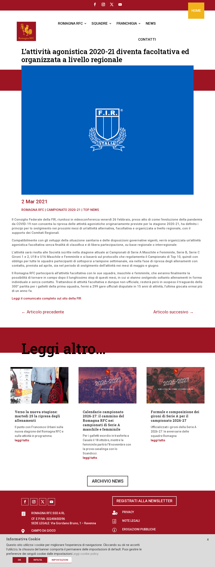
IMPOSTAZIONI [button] (60, 560)
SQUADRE (100, 23)
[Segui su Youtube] (120, 4)
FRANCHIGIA (127, 23)
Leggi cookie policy (85, 554)
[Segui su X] (111, 4)
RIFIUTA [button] (38, 560)
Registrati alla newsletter (144, 501)
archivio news (107, 481)
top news (91, 210)
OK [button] (19, 560)
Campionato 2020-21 (64, 210)
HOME (196, 11)
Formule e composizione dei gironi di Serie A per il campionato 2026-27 (175, 416)
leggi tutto (22, 440)
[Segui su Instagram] (103, 4)
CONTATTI (147, 39)
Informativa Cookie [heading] (23, 539)
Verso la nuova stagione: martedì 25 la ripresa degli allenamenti (37, 416)
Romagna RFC (32, 210)
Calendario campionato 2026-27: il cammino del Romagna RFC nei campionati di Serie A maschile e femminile (103, 420)
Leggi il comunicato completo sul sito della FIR (46, 298)
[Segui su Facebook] (95, 4)
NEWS (151, 23)
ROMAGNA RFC (70, 23)
